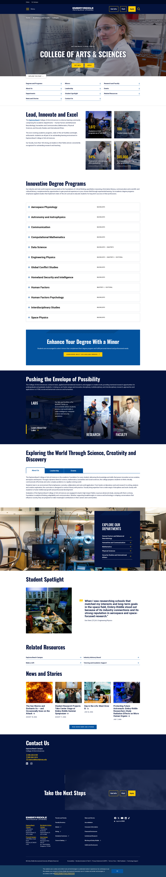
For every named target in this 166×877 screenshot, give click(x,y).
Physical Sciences (108, 551)
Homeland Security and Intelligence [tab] (68, 277)
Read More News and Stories (83, 727)
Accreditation (89, 822)
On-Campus (35, 2)
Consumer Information (91, 827)
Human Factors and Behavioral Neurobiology (113, 537)
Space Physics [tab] (68, 317)
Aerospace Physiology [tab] (68, 207)
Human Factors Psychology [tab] (68, 297)
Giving (57, 831)
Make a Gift (30, 663)
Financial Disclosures (91, 831)
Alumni (57, 827)
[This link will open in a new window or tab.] (115, 818)
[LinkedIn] (27, 763)
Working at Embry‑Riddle (92, 840)
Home (28, 18)
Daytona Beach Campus (34, 657)
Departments (30, 93)
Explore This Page (35, 76)
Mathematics (107, 547)
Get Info (114, 9)
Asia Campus (44, 837)
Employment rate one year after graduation (98, 159)
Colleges (55, 18)
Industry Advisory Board (92, 657)
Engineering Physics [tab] (77, 257)
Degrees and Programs (34, 83)
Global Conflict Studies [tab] (68, 267)
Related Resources (110, 93)
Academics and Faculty (41, 18)
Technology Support (132, 861)
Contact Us (69, 98)
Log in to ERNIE (120, 821)
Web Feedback (121, 861)
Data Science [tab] (72, 247)
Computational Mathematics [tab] (68, 237)
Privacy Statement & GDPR (99, 861)
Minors (67, 83)
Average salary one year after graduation (125, 159)
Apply (89, 65)
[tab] (35, 470)
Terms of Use (112, 861)
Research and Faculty (111, 83)
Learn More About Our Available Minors (82, 354)
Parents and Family (60, 818)
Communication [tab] (68, 227)
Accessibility (70, 861)
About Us (29, 88)
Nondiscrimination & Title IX (83, 861)
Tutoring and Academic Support (95, 663)
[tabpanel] (83, 487)
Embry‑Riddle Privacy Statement (64, 873)
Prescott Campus (31, 837)
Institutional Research (91, 836)
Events (106, 88)
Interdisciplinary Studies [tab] (68, 307)
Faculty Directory (60, 822)
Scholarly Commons (61, 836)
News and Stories (32, 98)
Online (27, 2)
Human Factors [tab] (71, 287)
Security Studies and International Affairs (114, 556)
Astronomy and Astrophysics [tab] (68, 217)
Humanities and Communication (113, 542)
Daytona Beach (34, 120)
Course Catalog (59, 840)
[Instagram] (31, 763)
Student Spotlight (71, 93)
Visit (123, 9)
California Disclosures (91, 845)
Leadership (69, 88)
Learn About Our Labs (38, 429)
